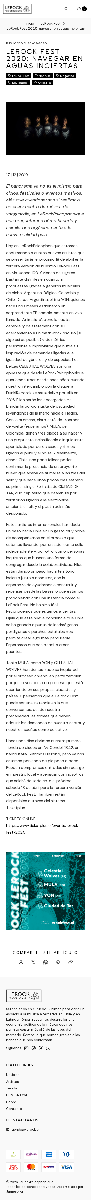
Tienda (11, 1088)
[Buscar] (66, 8)
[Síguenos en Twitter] (40, 1048)
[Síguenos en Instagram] (26, 1048)
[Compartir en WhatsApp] (45, 962)
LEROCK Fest (16, 1095)
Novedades (20, 83)
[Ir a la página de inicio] (17, 9)
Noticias (45, 76)
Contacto (14, 1108)
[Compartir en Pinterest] (58, 962)
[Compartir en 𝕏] (33, 962)
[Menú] (54, 8)
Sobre (11, 1102)
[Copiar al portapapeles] (70, 962)
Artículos (44, 83)
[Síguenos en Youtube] (48, 1048)
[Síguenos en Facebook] (33, 1048)
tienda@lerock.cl (25, 1129)
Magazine (67, 76)
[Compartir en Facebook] (21, 962)
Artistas (12, 1081)
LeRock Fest (51, 23)
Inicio (30, 23)
